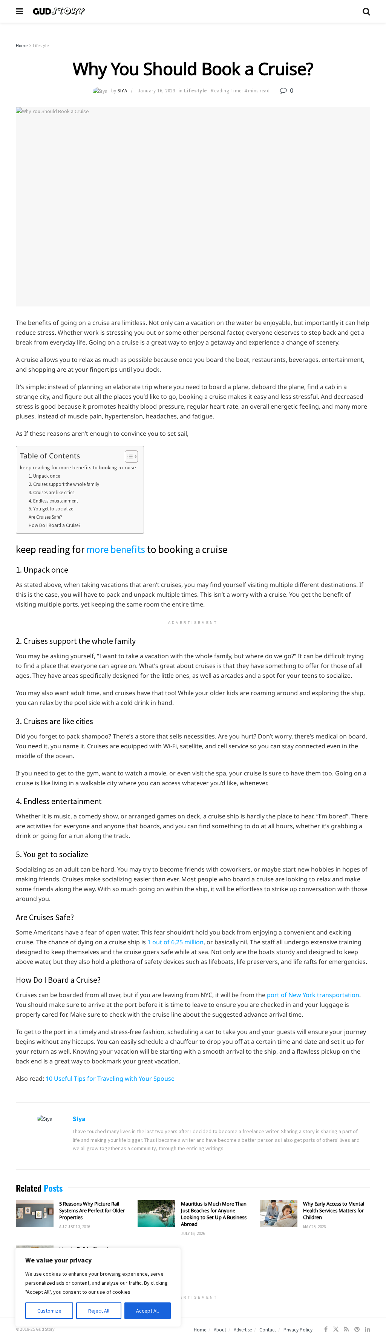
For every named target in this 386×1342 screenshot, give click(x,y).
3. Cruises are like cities (51, 492)
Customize (49, 1310)
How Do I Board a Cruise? (55, 525)
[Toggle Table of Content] (127, 456)
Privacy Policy (297, 1330)
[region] (98, 1287)
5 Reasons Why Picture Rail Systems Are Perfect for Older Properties (92, 1210)
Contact (267, 1330)
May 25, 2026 (314, 1226)
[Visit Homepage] (193, 11)
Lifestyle (41, 45)
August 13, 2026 (74, 1226)
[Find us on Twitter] (336, 1329)
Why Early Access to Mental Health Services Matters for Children (333, 1210)
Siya (122, 90)
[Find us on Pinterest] (357, 1329)
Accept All (147, 1310)
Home (22, 45)
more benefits (115, 549)
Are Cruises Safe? (45, 517)
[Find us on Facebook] (326, 1329)
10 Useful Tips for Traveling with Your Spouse (110, 1078)
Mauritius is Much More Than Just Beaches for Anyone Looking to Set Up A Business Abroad (214, 1214)
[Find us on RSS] (346, 1329)
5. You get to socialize (51, 509)
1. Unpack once (44, 476)
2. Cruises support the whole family (64, 484)
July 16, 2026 (193, 1233)
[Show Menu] (19, 11)
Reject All (98, 1310)
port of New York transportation (313, 995)
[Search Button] (366, 11)
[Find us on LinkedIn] (367, 1329)
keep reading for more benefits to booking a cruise (78, 467)
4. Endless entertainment (53, 501)
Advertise (243, 1330)
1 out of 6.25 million (175, 942)
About (220, 1330)
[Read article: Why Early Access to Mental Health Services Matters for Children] (278, 1213)
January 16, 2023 (156, 90)
